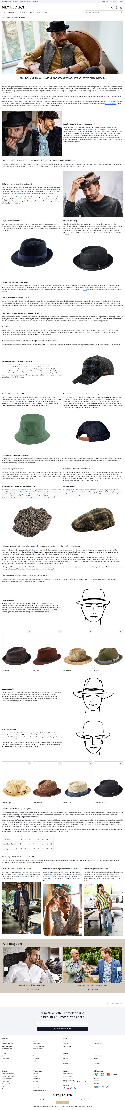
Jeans (60, 191)
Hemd (15, 876)
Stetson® (35, 550)
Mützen (85, 129)
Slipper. (48, 876)
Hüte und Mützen (110, 104)
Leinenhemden (18, 193)
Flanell (7, 193)
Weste (63, 874)
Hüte (107, 127)
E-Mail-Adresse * (42, 1023)
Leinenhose (78, 874)
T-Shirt (108, 876)
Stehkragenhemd (52, 874)
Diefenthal (53, 557)
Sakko (22, 876)
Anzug (85, 290)
